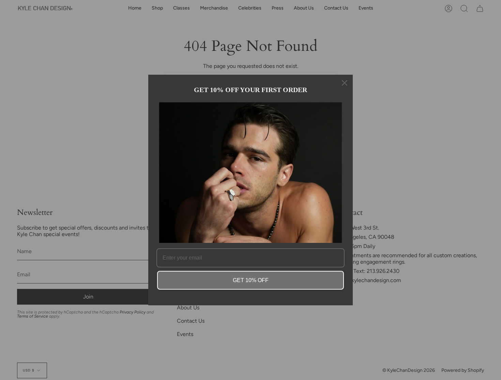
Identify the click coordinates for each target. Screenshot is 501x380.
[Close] (344, 83)
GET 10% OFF (251, 280)
